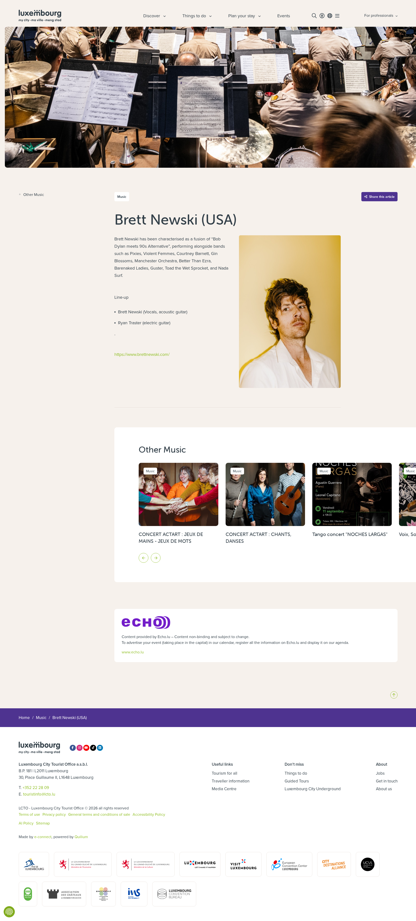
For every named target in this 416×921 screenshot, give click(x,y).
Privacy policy (54, 814)
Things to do (296, 773)
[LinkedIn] (100, 748)
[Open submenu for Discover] (164, 16)
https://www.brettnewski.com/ (142, 354)
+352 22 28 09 (36, 787)
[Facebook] (73, 748)
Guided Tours (297, 781)
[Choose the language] (329, 15)
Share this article (382, 196)
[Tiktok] (93, 748)
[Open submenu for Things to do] (210, 16)
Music (41, 717)
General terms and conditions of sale (99, 814)
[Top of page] (394, 695)
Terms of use (29, 814)
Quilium (81, 836)
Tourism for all (224, 773)
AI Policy (26, 823)
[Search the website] (314, 15)
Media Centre (224, 789)
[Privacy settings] (9, 911)
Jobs (380, 773)
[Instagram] (79, 748)
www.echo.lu (133, 652)
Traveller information (230, 781)
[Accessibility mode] (322, 15)
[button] (143, 558)
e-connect (42, 836)
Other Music (33, 194)
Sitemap (43, 823)
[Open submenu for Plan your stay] (259, 16)
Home (24, 717)
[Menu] (337, 15)
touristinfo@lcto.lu (39, 794)
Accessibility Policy (149, 814)
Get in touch (387, 781)
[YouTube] (86, 748)
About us (384, 789)
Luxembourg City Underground (313, 789)
